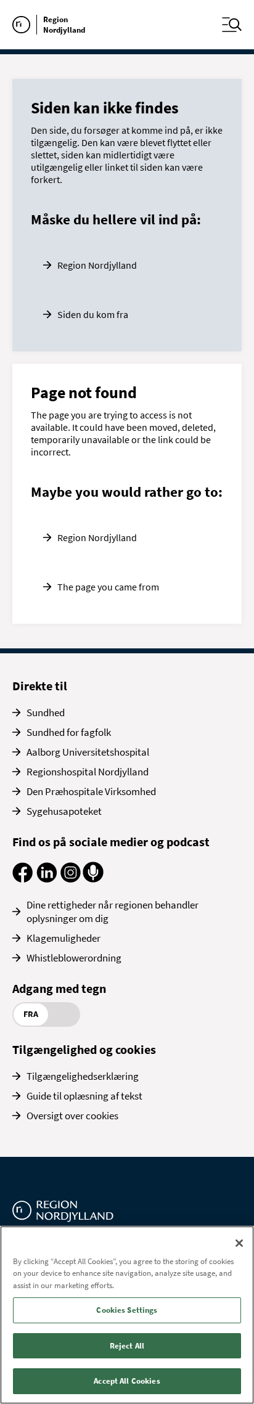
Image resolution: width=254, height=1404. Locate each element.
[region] (127, 1315)
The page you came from (108, 587)
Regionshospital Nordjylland (88, 771)
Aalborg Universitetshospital (88, 752)
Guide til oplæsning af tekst (84, 1096)
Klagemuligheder (63, 938)
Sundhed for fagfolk (69, 732)
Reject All (127, 1346)
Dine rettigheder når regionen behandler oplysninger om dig (113, 911)
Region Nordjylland (97, 265)
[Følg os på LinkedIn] (46, 879)
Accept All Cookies (127, 1381)
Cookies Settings (126, 1310)
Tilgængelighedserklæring (83, 1076)
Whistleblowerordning (74, 958)
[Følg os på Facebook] (22, 879)
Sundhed (46, 712)
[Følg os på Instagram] (70, 879)
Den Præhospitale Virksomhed (91, 791)
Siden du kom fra (92, 314)
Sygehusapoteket (64, 811)
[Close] (239, 1243)
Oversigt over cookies (72, 1115)
